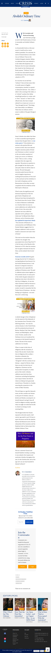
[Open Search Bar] (48, 3)
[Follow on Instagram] (5, 639)
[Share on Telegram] (8, 44)
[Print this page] (5, 46)
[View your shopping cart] (45, 3)
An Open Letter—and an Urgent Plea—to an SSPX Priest (30, 616)
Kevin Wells (29, 621)
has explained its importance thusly (25, 220)
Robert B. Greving (19, 617)
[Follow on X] (5, 636)
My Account (26, 634)
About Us (15, 633)
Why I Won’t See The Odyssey (7, 614)
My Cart (26, 636)
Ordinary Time (19, 583)
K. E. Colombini (25, 20)
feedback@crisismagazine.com (41, 633)
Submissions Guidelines (15, 635)
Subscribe (29, 522)
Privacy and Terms (15, 643)
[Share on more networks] (8, 46)
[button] (48, 649)
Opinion (7, 3)
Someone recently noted (22, 257)
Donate (36, 3)
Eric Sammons (6, 617)
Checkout (27, 638)
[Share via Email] (3, 46)
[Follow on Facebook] (5, 633)
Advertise (15, 638)
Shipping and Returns (15, 640)
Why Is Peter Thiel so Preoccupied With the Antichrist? (42, 616)
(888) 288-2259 (40, 639)
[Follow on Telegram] (5, 641)
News (12, 3)
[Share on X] (3, 44)
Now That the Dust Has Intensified (20, 614)
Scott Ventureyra (43, 621)
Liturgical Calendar (20, 581)
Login (41, 3)
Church (17, 577)
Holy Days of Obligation (21, 579)
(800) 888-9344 (39, 638)
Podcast (18, 3)
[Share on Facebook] (5, 44)
